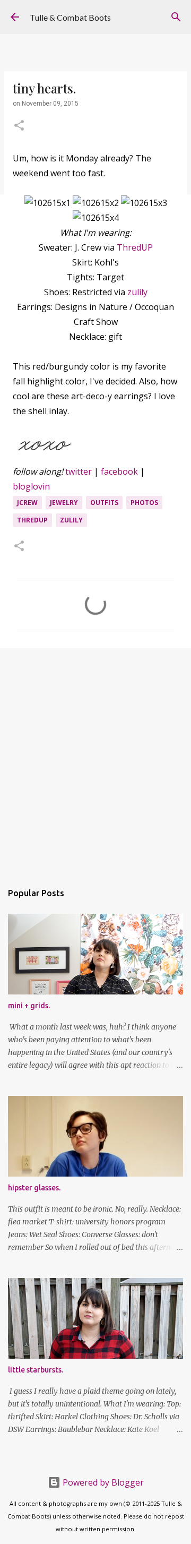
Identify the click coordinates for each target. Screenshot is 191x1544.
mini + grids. (29, 1005)
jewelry (64, 502)
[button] (19, 126)
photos (144, 502)
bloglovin (31, 486)
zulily (137, 292)
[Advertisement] (95, 759)
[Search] (176, 17)
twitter (78, 471)
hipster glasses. (34, 1187)
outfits (104, 502)
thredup (32, 520)
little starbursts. (35, 1370)
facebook (119, 471)
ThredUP (135, 247)
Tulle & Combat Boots (70, 17)
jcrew (27, 502)
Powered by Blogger (102, 1482)
